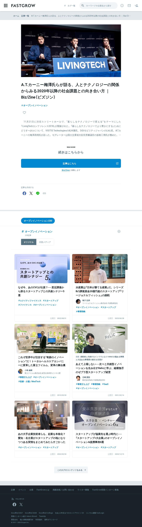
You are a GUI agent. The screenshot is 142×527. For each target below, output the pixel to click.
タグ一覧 (71, 5)
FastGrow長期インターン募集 (105, 489)
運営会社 (14, 519)
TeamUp (42, 516)
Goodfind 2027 (17, 513)
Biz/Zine (65, 170)
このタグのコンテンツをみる (70, 469)
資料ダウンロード (51, 519)
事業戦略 (81, 311)
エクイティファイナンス (30, 300)
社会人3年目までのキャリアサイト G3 (69, 513)
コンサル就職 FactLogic (95, 513)
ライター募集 (83, 489)
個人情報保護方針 (26, 519)
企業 (31, 489)
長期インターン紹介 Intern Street (24, 516)
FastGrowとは (43, 489)
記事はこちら (69, 163)
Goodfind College (46, 513)
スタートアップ (51, 300)
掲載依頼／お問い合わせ (63, 489)
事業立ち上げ (26, 377)
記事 (13, 489)
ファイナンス (26, 304)
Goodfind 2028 (31, 513)
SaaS (106, 384)
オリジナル (29, 242)
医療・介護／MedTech (30, 381)
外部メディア (45, 242)
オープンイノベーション (35, 105)
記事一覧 (25, 15)
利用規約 (39, 519)
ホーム (16, 15)
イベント (22, 489)
